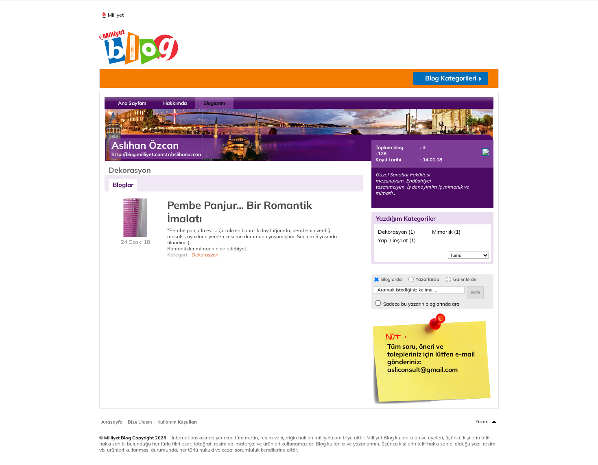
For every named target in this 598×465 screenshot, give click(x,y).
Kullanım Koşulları (177, 422)
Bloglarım (214, 103)
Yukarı (482, 421)
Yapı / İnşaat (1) (397, 240)
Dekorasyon (205, 255)
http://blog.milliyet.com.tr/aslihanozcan (156, 154)
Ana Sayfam (132, 103)
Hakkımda (175, 103)
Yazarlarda (427, 279)
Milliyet (116, 15)
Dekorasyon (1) (396, 231)
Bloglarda (391, 279)
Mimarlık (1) (446, 231)
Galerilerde (464, 279)
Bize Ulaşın (140, 422)
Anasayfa (111, 422)
